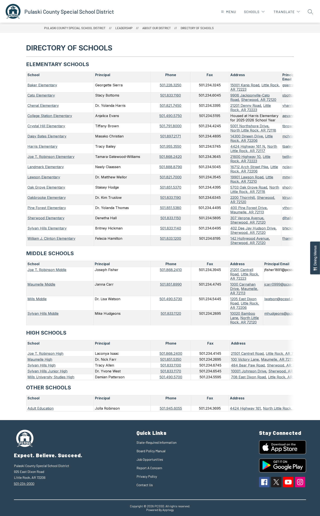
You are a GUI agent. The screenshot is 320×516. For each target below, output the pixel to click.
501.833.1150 (170, 218)
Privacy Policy (146, 476)
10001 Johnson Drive (248, 371)
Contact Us (144, 485)
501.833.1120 (171, 313)
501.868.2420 (170, 156)
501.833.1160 (170, 95)
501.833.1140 (170, 228)
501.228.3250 (170, 85)
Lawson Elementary (43, 177)
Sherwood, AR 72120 (286, 371)
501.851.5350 (170, 359)
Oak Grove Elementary (46, 187)
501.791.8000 (171, 126)
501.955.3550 (170, 146)
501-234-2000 (24, 483)
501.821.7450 (170, 105)
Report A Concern (149, 468)
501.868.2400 (171, 353)
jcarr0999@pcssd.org (282, 284)
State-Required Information (156, 442)
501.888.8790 (170, 167)
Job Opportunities (149, 459)
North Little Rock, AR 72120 (244, 320)
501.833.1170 (170, 371)
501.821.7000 (171, 177)
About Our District (156, 28)
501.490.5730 (171, 299)
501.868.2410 (171, 270)
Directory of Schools (197, 28)
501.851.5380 (170, 208)
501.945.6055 (171, 408)
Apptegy (168, 510)
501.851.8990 (171, 284)
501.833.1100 (170, 365)
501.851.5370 (170, 187)
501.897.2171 (170, 136)
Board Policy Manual (150, 451)
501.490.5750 (170, 116)
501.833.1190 (170, 197)
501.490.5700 (171, 377)
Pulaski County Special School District (75, 28)
